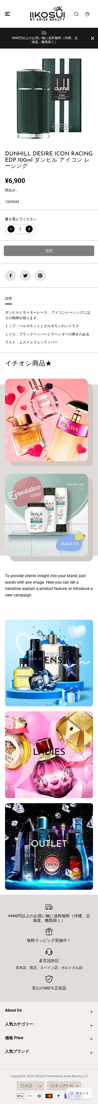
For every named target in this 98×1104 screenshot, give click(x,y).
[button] (7, 14)
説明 (8, 298)
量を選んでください (21, 219)
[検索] (76, 14)
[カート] (87, 14)
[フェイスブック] (10, 275)
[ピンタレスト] (40, 275)
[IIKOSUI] (48, 14)
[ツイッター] (25, 275)
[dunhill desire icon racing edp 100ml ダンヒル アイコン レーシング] (49, 96)
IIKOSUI (40, 1076)
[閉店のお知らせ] (92, 38)
